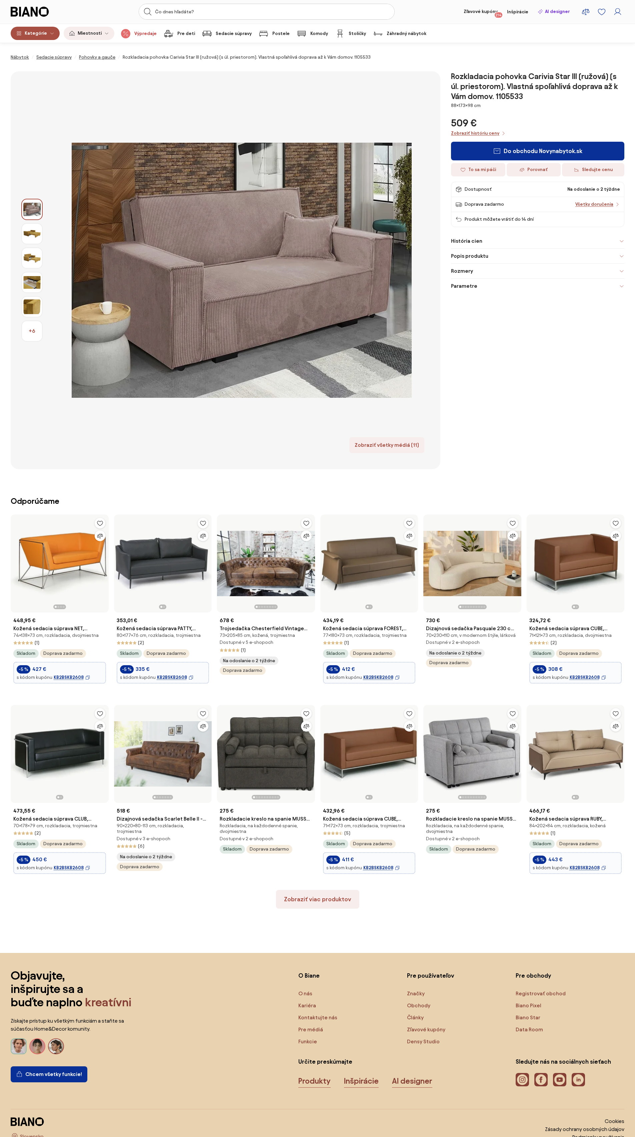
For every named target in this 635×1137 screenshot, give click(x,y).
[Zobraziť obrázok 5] (32, 306)
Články (415, 1017)
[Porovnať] (100, 535)
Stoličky (357, 33)
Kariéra (307, 1005)
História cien (466, 241)
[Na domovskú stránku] (42, 12)
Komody (319, 33)
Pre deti (186, 33)
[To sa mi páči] (100, 523)
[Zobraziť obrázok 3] (32, 258)
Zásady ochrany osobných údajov (584, 1129)
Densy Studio (423, 1041)
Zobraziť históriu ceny (475, 133)
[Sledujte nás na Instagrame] (522, 1079)
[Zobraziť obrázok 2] (32, 233)
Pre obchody (533, 975)
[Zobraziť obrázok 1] (32, 209)
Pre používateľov (430, 975)
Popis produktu (469, 256)
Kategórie (36, 33)
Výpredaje (145, 33)
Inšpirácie (517, 11)
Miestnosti (90, 33)
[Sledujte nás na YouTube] (559, 1079)
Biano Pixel (528, 1005)
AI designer (557, 11)
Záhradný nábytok (406, 33)
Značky (416, 993)
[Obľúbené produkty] (601, 11)
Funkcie (307, 1041)
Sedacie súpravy (234, 33)
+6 (32, 331)
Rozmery (462, 271)
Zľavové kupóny (483, 13)
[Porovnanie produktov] (585, 11)
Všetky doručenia (594, 204)
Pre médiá (310, 1029)
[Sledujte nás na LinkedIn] (578, 1079)
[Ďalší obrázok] (103, 561)
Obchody (418, 1005)
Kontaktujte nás (317, 1017)
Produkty (314, 1081)
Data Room (529, 1029)
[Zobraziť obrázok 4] (32, 282)
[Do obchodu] (241, 270)
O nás (305, 993)
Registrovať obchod (541, 993)
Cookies (614, 1121)
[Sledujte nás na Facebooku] (541, 1079)
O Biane (309, 975)
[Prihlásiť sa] (617, 11)
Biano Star (528, 1017)
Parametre (464, 286)
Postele (281, 33)
